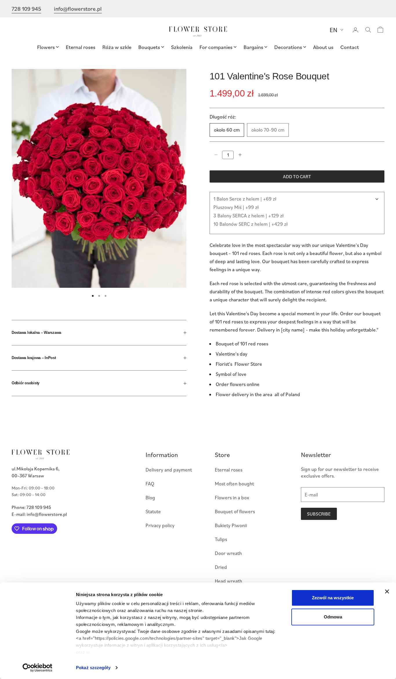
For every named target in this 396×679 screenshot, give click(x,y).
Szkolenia (181, 46)
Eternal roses (80, 46)
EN (333, 30)
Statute (153, 511)
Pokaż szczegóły (93, 667)
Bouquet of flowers (235, 511)
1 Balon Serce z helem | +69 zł (244, 198)
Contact (349, 46)
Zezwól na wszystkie (333, 597)
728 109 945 (26, 8)
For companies (215, 46)
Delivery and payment (169, 470)
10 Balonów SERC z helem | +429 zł (250, 223)
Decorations (288, 46)
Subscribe (319, 514)
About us (323, 46)
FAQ (150, 483)
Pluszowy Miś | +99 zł (236, 207)
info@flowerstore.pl (78, 8)
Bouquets (149, 46)
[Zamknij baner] (387, 591)
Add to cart (297, 176)
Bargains (253, 46)
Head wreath (228, 581)
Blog (150, 497)
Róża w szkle (116, 46)
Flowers (46, 46)
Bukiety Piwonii (231, 525)
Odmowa (333, 616)
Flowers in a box (232, 497)
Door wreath (228, 553)
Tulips (221, 539)
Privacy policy (160, 525)
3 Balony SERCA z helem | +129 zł (248, 215)
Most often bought (234, 483)
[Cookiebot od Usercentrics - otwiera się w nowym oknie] (37, 667)
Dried (221, 567)
